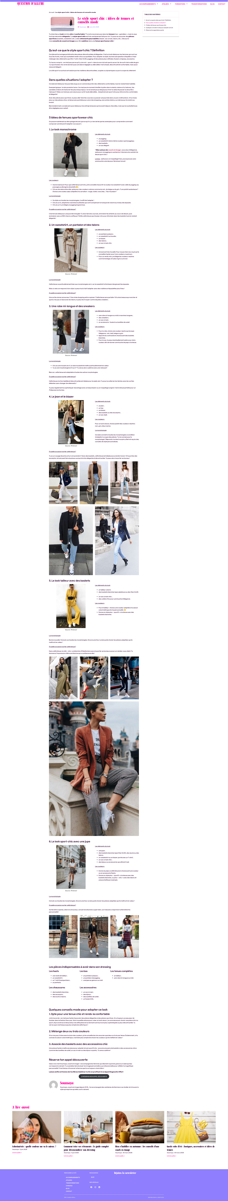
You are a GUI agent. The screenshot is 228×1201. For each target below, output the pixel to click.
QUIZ (92, 1177)
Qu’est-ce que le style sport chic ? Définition (158, 20)
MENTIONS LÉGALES (152, 1197)
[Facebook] (91, 1187)
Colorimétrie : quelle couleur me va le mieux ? (34, 1147)
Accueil (51, 12)
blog (212, 4)
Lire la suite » (17, 1152)
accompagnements (147, 4)
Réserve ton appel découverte (155, 30)
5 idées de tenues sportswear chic (156, 25)
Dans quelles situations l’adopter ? (156, 22)
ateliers (165, 4)
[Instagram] (95, 1187)
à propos (69, 1186)
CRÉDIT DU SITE (161, 1197)
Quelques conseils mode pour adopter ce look (159, 27)
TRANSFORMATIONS (199, 4)
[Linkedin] (99, 1187)
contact (221, 4)
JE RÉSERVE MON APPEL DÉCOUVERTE (94, 1076)
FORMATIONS (180, 4)
